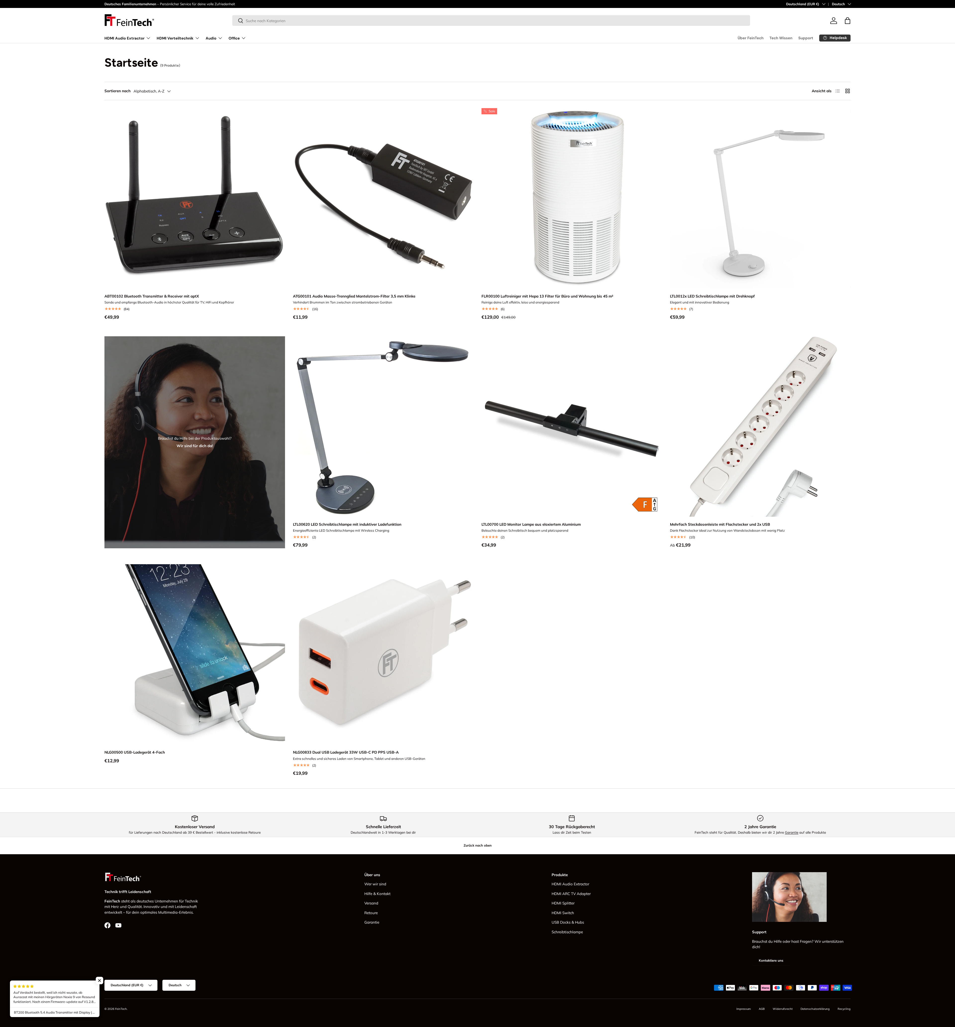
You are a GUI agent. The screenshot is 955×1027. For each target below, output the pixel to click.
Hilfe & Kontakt (377, 893)
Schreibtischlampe (567, 932)
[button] (847, 20)
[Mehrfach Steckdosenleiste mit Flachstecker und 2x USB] (760, 426)
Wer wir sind (375, 884)
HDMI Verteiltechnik (175, 38)
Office (234, 38)
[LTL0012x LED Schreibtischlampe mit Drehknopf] (760, 198)
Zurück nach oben (478, 845)
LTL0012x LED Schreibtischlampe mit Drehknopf (712, 296)
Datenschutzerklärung (815, 1009)
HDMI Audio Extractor (124, 38)
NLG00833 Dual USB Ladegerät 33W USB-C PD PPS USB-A (346, 752)
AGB (762, 1009)
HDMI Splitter (563, 903)
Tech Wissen (780, 38)
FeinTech (121, 1009)
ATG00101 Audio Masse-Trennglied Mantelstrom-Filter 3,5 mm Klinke (354, 296)
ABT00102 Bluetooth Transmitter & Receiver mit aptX (151, 296)
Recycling (844, 1009)
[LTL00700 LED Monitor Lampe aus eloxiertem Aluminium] (571, 426)
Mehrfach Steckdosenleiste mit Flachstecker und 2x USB (720, 524)
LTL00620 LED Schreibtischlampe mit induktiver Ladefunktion (347, 524)
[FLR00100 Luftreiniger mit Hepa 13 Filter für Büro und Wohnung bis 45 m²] (571, 198)
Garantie (791, 832)
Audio (211, 38)
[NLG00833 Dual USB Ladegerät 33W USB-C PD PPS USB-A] (383, 654)
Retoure (371, 912)
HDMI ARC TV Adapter (571, 893)
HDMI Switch (563, 912)
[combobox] (491, 20)
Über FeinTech (751, 38)
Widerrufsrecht (783, 1009)
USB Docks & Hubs (568, 922)
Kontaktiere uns (771, 961)
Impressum (743, 1009)
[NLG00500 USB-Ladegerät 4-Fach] (194, 654)
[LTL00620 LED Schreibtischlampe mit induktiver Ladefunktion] (383, 426)
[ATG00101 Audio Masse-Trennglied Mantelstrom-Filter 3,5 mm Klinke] (383, 198)
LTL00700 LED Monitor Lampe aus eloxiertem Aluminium (531, 524)
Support (805, 38)
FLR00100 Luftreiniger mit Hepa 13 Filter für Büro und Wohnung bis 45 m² (547, 296)
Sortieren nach (117, 90)
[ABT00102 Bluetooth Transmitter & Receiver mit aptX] (194, 198)
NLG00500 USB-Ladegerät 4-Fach (134, 752)
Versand (371, 903)
